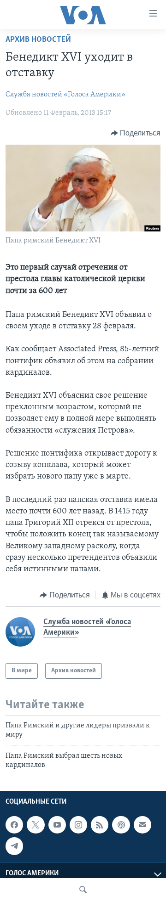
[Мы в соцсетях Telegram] (14, 846)
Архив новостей (38, 40)
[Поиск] (83, 889)
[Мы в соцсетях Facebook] (14, 824)
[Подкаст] (121, 824)
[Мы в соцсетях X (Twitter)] (35, 824)
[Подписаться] (142, 824)
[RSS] (99, 824)
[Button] (136, 133)
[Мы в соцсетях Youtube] (57, 824)
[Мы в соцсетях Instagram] (78, 824)
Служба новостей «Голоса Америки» (65, 94)
